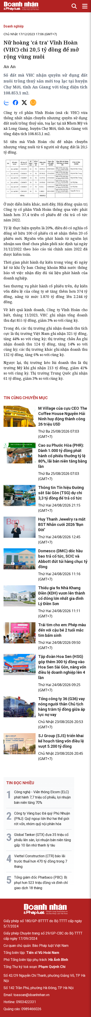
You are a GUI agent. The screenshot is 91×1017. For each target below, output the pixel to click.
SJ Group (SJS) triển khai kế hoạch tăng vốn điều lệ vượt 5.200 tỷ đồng (61, 741)
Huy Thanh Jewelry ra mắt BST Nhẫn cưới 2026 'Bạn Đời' (61, 524)
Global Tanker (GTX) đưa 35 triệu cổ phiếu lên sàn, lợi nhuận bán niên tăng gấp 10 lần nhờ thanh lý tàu (42, 840)
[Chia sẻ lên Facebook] (15, 102)
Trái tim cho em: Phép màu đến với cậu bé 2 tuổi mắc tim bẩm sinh (62, 630)
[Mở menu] (84, 6)
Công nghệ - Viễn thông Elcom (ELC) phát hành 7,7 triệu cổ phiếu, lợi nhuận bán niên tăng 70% (42, 797)
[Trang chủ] (45, 909)
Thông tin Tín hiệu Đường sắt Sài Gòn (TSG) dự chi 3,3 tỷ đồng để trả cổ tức (61, 492)
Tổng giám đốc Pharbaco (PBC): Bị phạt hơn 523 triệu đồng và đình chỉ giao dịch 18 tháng (41, 882)
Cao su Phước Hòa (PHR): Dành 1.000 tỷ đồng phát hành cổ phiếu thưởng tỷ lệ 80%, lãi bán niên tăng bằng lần (62, 456)
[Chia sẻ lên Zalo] (7, 102)
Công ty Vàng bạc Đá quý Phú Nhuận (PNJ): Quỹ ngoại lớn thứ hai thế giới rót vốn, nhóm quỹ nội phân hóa (42, 818)
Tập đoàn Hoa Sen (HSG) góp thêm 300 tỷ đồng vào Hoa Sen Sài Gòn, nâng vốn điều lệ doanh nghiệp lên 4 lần (62, 667)
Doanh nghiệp (14, 26)
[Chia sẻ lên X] (24, 102)
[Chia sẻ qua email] (33, 102)
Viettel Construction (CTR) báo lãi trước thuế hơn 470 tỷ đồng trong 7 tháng (40, 861)
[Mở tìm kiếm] (74, 6)
